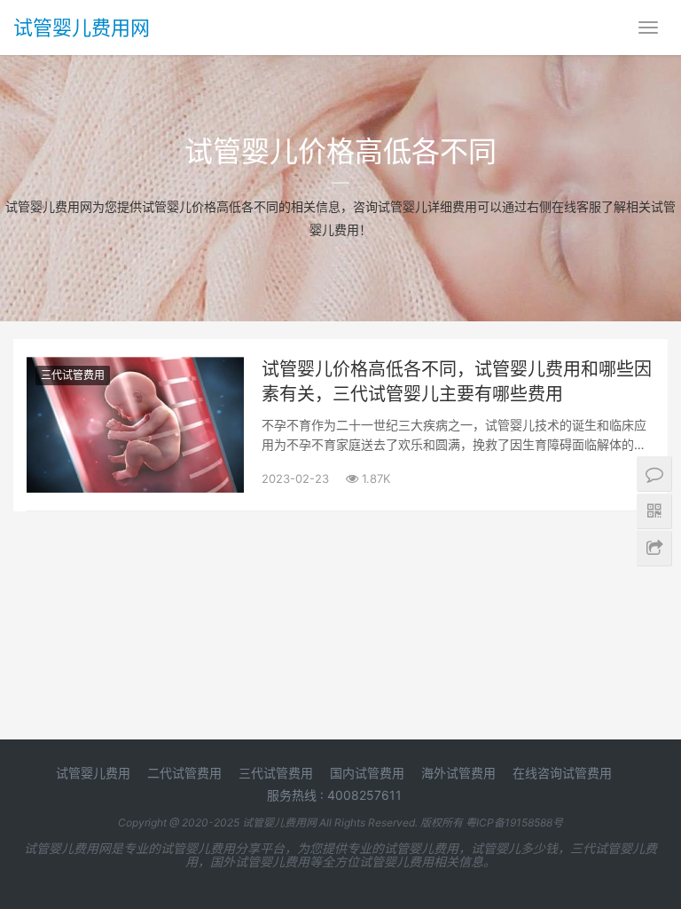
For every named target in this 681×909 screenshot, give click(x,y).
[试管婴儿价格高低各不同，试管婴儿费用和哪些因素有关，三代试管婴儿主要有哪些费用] (135, 367)
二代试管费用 (184, 772)
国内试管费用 (367, 772)
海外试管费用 (458, 772)
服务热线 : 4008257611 (334, 794)
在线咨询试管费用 (562, 772)
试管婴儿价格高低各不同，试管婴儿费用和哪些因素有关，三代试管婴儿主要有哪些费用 (457, 382)
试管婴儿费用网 (81, 27)
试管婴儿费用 (93, 772)
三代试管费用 (73, 375)
